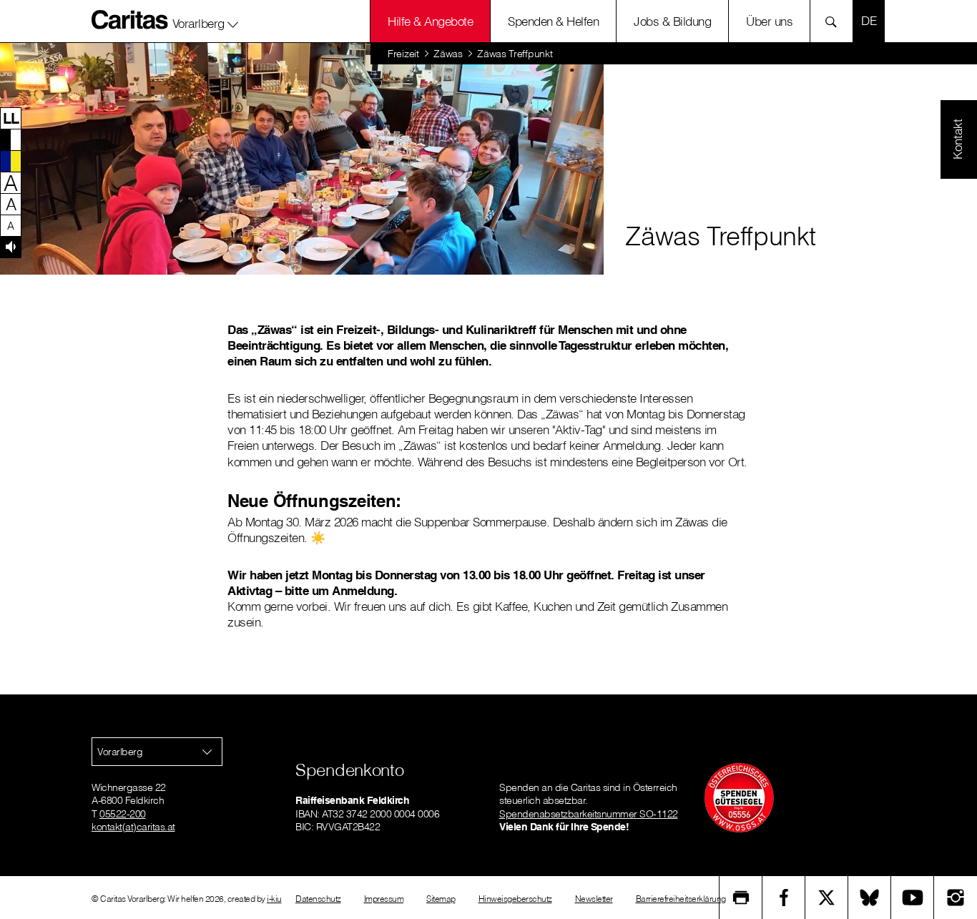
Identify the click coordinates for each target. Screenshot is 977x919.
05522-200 (122, 813)
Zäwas (448, 53)
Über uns (769, 21)
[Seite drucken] (741, 897)
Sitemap (441, 898)
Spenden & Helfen (553, 21)
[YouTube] (912, 897)
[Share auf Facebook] (783, 897)
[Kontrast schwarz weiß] (10, 139)
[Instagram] (955, 897)
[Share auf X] (826, 897)
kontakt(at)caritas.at (133, 826)
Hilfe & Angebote (430, 21)
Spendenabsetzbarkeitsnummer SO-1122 (588, 813)
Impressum (384, 898)
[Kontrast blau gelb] (10, 161)
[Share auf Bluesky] (869, 897)
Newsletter (594, 898)
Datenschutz (318, 898)
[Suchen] (835, 21)
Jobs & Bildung (672, 21)
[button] (205, 21)
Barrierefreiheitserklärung (681, 898)
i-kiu (274, 898)
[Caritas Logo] (130, 19)
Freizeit (403, 53)
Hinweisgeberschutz (515, 898)
